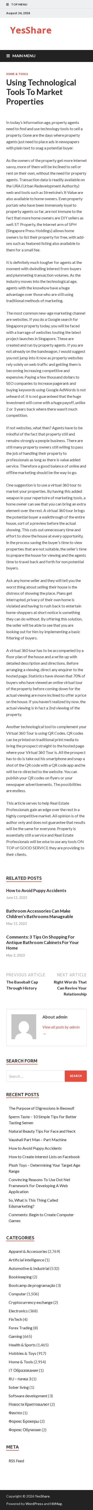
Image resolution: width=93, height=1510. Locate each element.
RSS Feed (16, 1460)
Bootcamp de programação (32, 1285)
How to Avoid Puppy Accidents (36, 890)
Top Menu (19, 4)
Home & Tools (17, 73)
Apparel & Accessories (28, 1251)
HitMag (56, 1504)
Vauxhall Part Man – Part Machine (37, 1139)
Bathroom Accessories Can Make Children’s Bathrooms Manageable (39, 913)
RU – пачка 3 (20, 1378)
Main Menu (23, 55)
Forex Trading (20, 1327)
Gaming (15, 1336)
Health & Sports (22, 1344)
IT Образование (23, 1370)
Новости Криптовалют (29, 1404)
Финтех (15, 1412)
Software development (28, 1395)
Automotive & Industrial (29, 1268)
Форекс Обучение (25, 1429)
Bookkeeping (20, 1276)
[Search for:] (46, 1076)
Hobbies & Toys (22, 1353)
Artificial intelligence (26, 1259)
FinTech (15, 1319)
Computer (17, 1293)
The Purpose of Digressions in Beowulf (41, 1108)
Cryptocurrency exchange (31, 1302)
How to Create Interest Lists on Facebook (44, 1156)
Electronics (18, 1310)
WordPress (34, 1504)
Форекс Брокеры (24, 1421)
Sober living (19, 1387)
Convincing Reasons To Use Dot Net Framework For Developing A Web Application (39, 1185)
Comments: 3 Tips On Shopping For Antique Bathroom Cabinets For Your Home (42, 942)
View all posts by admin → (61, 1029)
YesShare (31, 30)
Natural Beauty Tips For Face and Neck (42, 1131)
